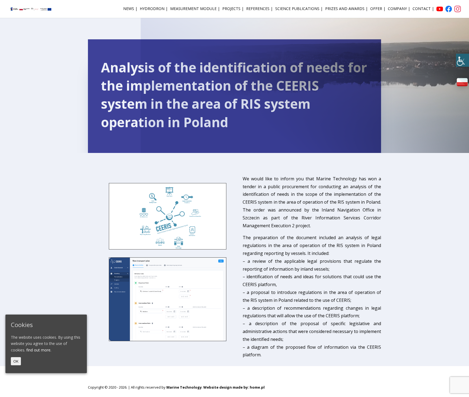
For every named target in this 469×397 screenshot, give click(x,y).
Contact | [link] (423, 9)
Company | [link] (399, 9)
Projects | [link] (233, 9)
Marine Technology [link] (184, 387)
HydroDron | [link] (154, 9)
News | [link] (130, 9)
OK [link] (15, 361)
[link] (462, 60)
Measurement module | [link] (195, 9)
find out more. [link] (38, 350)
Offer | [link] (377, 9)
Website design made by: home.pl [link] (234, 387)
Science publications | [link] (299, 9)
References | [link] (259, 9)
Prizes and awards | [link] (346, 9)
